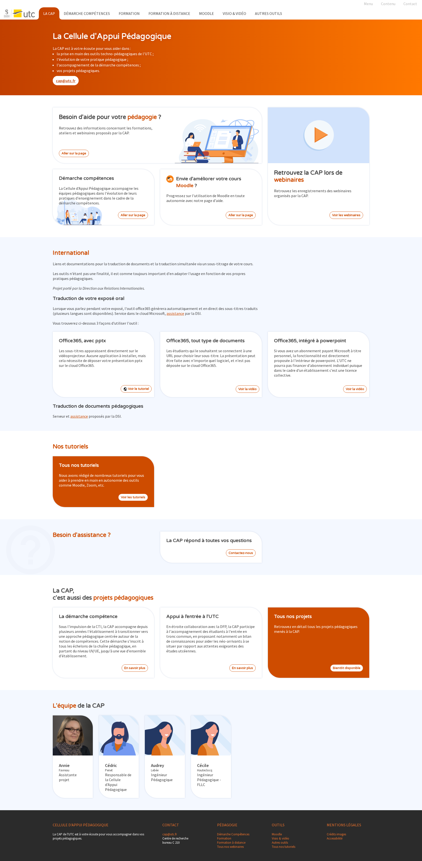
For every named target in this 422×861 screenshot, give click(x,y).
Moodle (206, 13)
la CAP (49, 13)
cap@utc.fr (65, 80)
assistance (175, 313)
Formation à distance (169, 13)
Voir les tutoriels (133, 497)
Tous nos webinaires (230, 847)
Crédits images (336, 834)
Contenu (388, 3)
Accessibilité (334, 838)
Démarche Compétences (87, 13)
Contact (410, 3)
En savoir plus (134, 668)
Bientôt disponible (346, 668)
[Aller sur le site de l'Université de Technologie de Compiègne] (19, 13)
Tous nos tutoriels (283, 847)
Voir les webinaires (346, 215)
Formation (129, 13)
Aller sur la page (74, 153)
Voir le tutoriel (138, 389)
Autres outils (280, 842)
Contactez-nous (241, 553)
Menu (368, 3)
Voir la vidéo (247, 389)
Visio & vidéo (280, 838)
